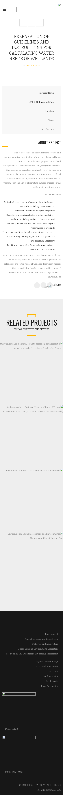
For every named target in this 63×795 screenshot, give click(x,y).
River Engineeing (49, 686)
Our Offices (26, 785)
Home (57, 785)
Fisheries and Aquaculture (45, 644)
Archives (53, 671)
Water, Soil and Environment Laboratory (38, 649)
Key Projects (52, 681)
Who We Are (43, 785)
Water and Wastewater (46, 666)
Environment (51, 634)
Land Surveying (50, 676)
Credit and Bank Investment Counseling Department (32, 654)
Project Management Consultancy (41, 639)
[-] (59, 9)
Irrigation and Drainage (46, 661)
